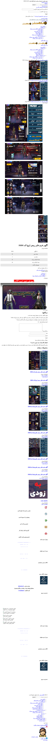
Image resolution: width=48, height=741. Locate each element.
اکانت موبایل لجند (38, 32)
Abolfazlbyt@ (21, 590)
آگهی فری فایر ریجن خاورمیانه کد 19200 (39, 80)
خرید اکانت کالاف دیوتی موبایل (36, 28)
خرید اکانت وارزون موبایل (37, 34)
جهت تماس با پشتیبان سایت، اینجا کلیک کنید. (38, 19)
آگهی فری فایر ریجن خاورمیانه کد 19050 (38, 406)
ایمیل (46, 335)
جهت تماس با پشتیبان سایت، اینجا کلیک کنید (39, 1)
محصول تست (44, 500)
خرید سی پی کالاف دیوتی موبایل (35, 37)
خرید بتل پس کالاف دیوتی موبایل (24, 595)
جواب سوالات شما (24, 555)
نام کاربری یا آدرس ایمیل (41, 9)
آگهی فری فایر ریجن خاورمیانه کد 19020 (38, 474)
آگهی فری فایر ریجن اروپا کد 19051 (39, 380)
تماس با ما (40, 714)
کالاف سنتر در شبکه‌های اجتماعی (24, 571)
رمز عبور (44, 11)
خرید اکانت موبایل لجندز (24, 602)
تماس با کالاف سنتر (24, 565)
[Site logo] (40, 24)
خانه (47, 60)
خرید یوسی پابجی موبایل (37, 38)
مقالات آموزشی (44, 18)
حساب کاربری (24, 560)
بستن (46, 724)
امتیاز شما (45, 321)
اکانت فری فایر (38, 31)
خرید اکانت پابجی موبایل (24, 604)
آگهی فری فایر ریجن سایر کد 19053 (39, 372)
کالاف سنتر (42, 694)
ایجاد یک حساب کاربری (41, 7)
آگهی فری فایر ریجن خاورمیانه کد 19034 (38, 432)
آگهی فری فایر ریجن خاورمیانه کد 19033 (38, 459)
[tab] (22, 273)
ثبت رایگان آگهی (44, 40)
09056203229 (21, 586)
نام (47, 333)
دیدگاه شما (45, 331)
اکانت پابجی (40, 30)
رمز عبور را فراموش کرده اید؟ (41, 16)
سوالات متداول (39, 716)
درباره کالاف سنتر (24, 567)
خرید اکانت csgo (39, 33)
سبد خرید (24, 548)
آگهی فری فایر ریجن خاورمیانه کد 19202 (39, 101)
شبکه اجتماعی (39, 717)
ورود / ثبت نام (42, 720)
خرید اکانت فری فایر (41, 60)
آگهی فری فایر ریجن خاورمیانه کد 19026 (38, 467)
